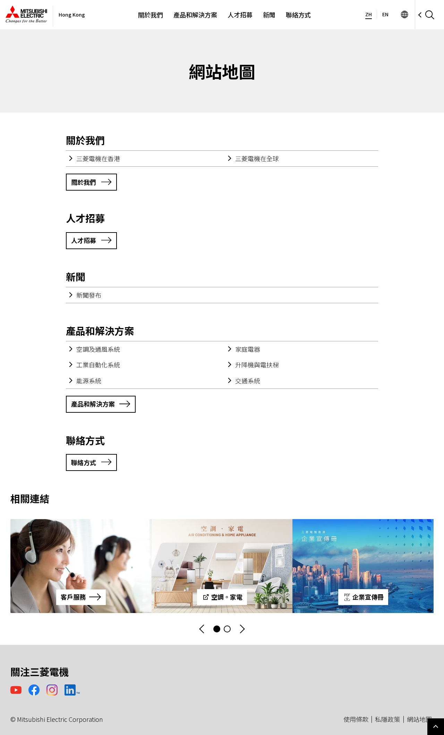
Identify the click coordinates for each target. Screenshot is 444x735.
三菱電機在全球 (257, 158)
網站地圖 (419, 719)
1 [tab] (216, 628)
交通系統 (247, 380)
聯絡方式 (298, 14)
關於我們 (150, 14)
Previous (202, 629)
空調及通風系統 (98, 348)
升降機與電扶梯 (257, 364)
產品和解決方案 (195, 14)
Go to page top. (435, 726)
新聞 (269, 14)
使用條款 (355, 719)
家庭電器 (247, 348)
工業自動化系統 (98, 364)
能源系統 (88, 380)
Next (241, 629)
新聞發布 (88, 294)
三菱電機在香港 (98, 158)
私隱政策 (387, 719)
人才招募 (240, 14)
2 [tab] (227, 628)
